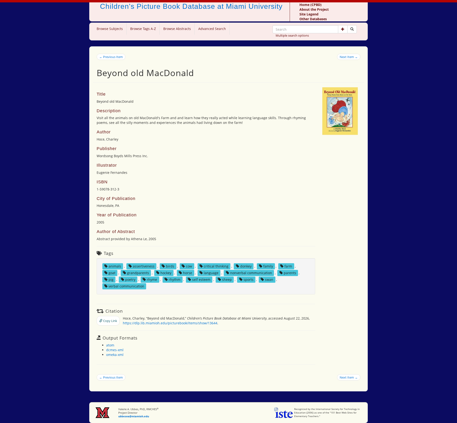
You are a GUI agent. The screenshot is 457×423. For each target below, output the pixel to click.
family (268, 266)
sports (248, 279)
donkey (246, 266)
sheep (227, 279)
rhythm (174, 279)
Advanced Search (212, 28)
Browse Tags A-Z (143, 28)
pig (111, 279)
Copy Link (109, 321)
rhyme (152, 279)
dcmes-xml (115, 350)
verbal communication (126, 286)
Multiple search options (292, 35)
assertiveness (143, 266)
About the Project (314, 9)
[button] (343, 29)
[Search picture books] (352, 29)
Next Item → (349, 57)
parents (290, 273)
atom (110, 345)
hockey (165, 273)
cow (189, 266)
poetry (130, 279)
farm (288, 266)
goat (112, 273)
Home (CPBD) (310, 4)
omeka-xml (115, 354)
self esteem (201, 279)
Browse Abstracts (177, 28)
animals (115, 266)
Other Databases (313, 19)
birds (170, 266)
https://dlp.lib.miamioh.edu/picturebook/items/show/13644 (170, 323)
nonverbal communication (251, 273)
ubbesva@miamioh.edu (133, 416)
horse (187, 273)
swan (269, 279)
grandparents (138, 273)
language (211, 273)
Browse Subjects (110, 28)
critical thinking (216, 266)
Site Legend (308, 14)
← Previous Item (111, 57)
